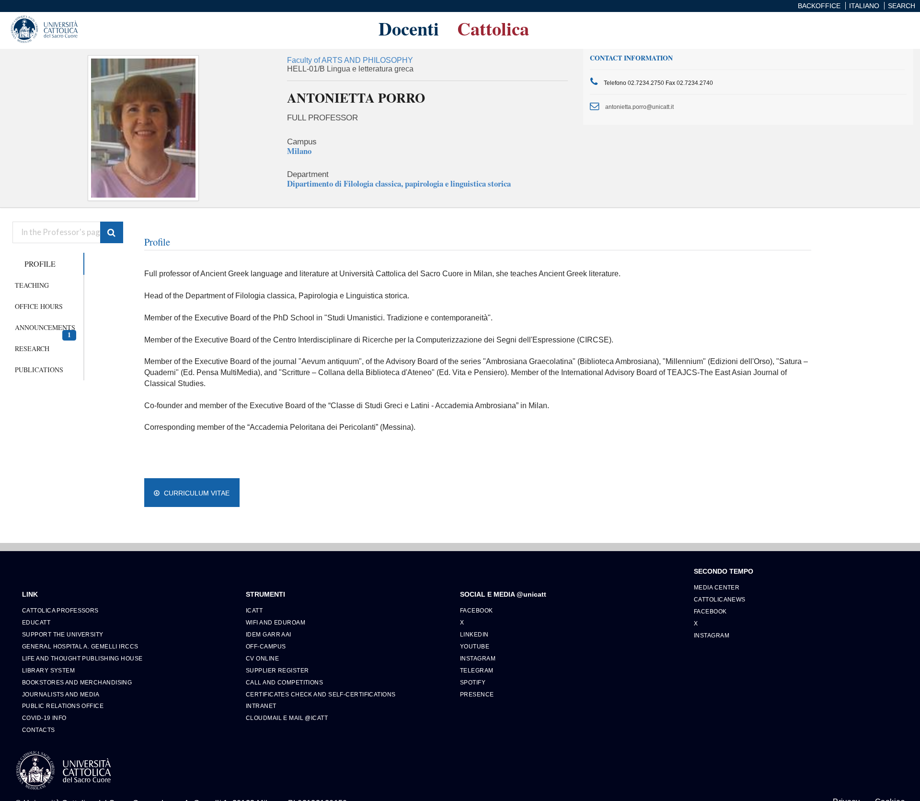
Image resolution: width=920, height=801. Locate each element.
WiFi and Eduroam (275, 622)
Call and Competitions (284, 682)
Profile (40, 264)
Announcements (45, 330)
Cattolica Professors (60, 610)
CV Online (262, 658)
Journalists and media (60, 694)
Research (32, 348)
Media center (716, 587)
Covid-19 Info (44, 718)
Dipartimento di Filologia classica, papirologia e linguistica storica (399, 183)
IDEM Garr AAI (268, 634)
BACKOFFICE (819, 6)
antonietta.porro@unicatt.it (639, 107)
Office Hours (39, 306)
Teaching (32, 285)
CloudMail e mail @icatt (287, 718)
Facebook (476, 610)
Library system (48, 670)
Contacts (38, 730)
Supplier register (277, 670)
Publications (39, 369)
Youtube (474, 646)
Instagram (477, 658)
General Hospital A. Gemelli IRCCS (80, 646)
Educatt (36, 622)
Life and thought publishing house (82, 658)
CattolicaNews (720, 599)
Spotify (472, 682)
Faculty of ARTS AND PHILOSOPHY (350, 60)
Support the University (63, 634)
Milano (299, 150)
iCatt (254, 610)
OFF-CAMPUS (266, 646)
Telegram (477, 670)
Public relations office (63, 706)
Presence (477, 694)
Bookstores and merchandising (77, 682)
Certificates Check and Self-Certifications (320, 694)
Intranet (261, 706)
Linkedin (474, 634)
